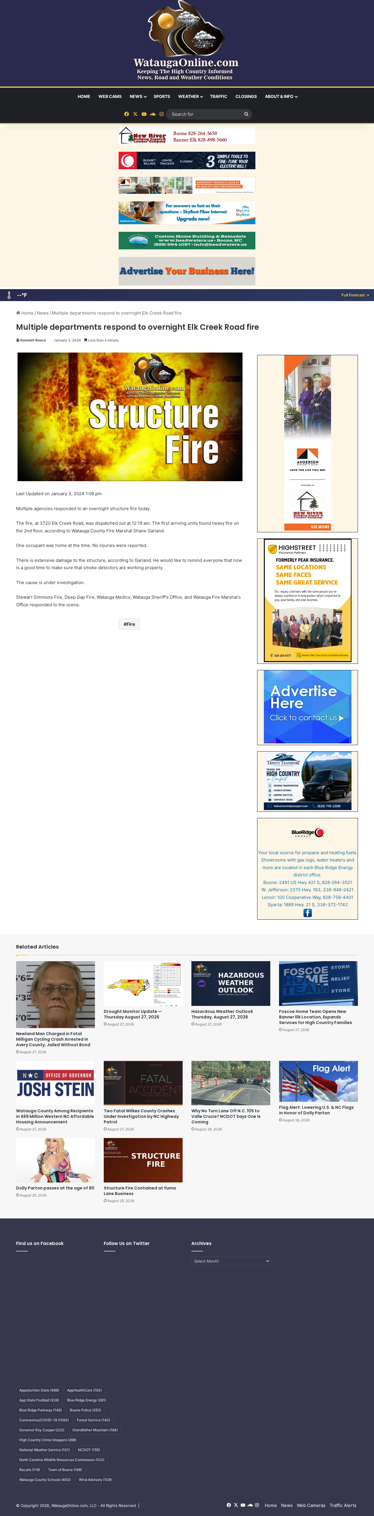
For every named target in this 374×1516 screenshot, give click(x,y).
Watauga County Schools (45, 1479)
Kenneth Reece (33, 340)
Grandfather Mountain (95, 1430)
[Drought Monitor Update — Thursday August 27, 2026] (143, 983)
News (136, 96)
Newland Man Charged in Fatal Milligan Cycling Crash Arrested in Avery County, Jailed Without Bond (53, 1039)
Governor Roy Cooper (41, 1430)
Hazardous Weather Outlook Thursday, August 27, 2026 (222, 1014)
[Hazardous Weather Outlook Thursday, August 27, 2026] (230, 983)
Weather (188, 96)
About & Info (279, 96)
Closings (246, 96)
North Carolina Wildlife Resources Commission (61, 1460)
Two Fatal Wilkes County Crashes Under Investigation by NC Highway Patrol (141, 1116)
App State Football (39, 1400)
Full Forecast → (355, 295)
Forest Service (93, 1420)
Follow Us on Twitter (127, 1243)
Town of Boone (65, 1469)
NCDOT (89, 1450)
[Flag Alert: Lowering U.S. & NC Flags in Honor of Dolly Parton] (318, 1081)
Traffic (218, 96)
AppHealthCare (84, 1390)
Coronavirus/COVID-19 (44, 1420)
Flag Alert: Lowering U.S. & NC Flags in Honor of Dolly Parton (316, 1110)
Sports (162, 96)
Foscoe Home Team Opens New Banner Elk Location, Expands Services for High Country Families (315, 1017)
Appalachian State (39, 1390)
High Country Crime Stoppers (47, 1440)
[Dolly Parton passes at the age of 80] (55, 1160)
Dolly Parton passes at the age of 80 (55, 1188)
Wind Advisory (95, 1479)
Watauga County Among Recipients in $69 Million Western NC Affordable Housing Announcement (55, 1116)
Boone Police (85, 1410)
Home (84, 96)
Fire (131, 624)
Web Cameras (311, 1505)
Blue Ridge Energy (86, 1400)
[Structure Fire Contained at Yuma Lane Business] (143, 1160)
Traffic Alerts (343, 1505)
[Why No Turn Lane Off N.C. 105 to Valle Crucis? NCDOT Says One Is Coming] (230, 1083)
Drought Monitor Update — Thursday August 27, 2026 (133, 1014)
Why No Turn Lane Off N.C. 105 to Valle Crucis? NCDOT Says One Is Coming (226, 1116)
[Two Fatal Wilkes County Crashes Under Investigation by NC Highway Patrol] (143, 1083)
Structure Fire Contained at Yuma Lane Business (140, 1190)
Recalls (29, 1469)
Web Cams (110, 96)
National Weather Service (44, 1450)
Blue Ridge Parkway (40, 1410)
